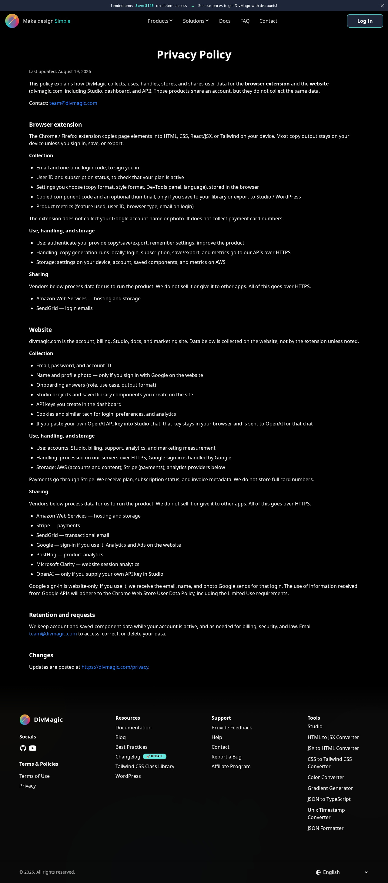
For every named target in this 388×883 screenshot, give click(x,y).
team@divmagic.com (73, 103)
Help (217, 737)
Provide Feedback (232, 727)
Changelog (127, 756)
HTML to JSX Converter (333, 737)
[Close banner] (382, 6)
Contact (268, 21)
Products (158, 21)
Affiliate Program (231, 766)
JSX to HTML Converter (333, 748)
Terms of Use (34, 776)
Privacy (27, 785)
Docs (225, 21)
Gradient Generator (330, 788)
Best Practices (131, 747)
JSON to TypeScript (329, 799)
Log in (365, 21)
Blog (120, 737)
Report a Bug (227, 756)
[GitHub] (23, 748)
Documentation (133, 727)
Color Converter (326, 777)
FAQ (245, 21)
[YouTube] (32, 748)
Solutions (194, 21)
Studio (315, 726)
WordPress (128, 776)
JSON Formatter (326, 828)
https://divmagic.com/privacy (115, 667)
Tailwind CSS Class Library (144, 766)
